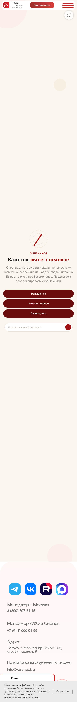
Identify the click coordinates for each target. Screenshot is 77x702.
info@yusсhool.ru (21, 669)
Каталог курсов (38, 303)
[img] (12, 5)
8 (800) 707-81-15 (21, 611)
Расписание (38, 313)
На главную (38, 293)
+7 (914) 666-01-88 (22, 630)
